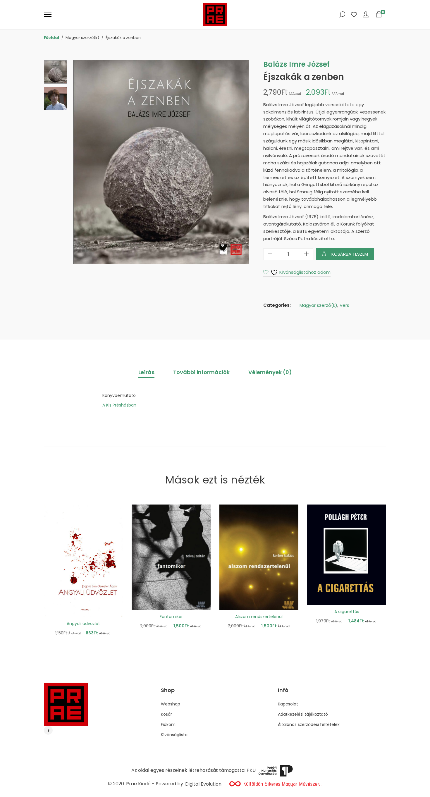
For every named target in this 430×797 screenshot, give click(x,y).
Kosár (166, 714)
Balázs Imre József (296, 64)
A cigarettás (346, 611)
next (241, 162)
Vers (344, 305)
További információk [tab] (201, 372)
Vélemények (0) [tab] (270, 372)
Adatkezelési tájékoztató (303, 714)
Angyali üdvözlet (83, 623)
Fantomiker (171, 616)
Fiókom (168, 724)
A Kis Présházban (119, 405)
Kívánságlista (174, 735)
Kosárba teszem (349, 254)
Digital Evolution (203, 784)
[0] (379, 14)
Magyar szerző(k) (318, 305)
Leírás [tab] (146, 372)
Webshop (170, 704)
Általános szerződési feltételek (309, 724)
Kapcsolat (288, 704)
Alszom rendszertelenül (259, 616)
